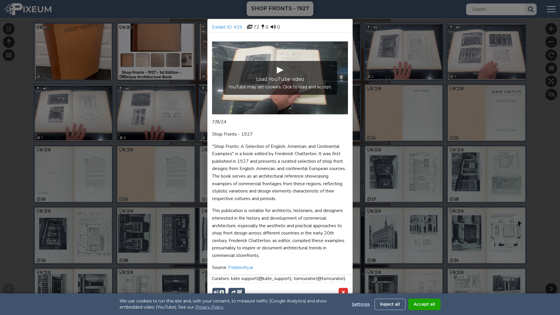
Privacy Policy (209, 307)
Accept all (424, 304)
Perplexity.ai (240, 267)
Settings (361, 304)
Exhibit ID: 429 (227, 27)
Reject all (390, 304)
